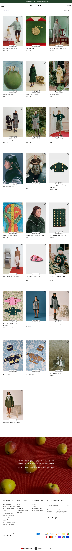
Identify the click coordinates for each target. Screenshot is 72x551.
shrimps (9, 533)
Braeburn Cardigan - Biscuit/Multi (11, 276)
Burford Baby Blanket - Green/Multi (58, 235)
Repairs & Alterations (22, 510)
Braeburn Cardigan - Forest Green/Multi (59, 140)
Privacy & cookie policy (37, 510)
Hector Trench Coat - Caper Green (11, 422)
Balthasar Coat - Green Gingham (34, 140)
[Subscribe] (68, 506)
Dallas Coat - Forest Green (32, 94)
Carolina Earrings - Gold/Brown (10, 235)
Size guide (19, 512)
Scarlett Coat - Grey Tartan (9, 140)
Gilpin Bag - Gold (30, 48)
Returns (34, 506)
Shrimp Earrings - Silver (55, 373)
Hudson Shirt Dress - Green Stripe (58, 48)
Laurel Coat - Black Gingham (56, 324)
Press (18, 506)
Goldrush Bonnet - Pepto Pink (33, 186)
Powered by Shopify (7, 535)
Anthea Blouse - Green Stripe (10, 48)
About (18, 504)
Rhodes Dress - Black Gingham (33, 324)
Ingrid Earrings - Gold (8, 94)
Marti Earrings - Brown (8, 186)
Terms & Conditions (37, 508)
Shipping (34, 504)
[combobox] (28, 548)
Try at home (20, 508)
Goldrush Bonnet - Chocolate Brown (35, 235)
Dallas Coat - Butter (54, 94)
